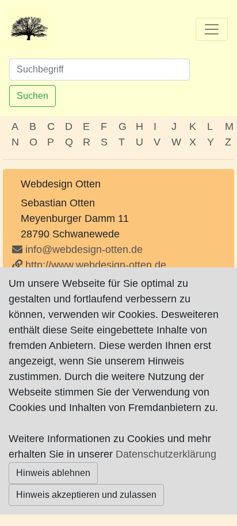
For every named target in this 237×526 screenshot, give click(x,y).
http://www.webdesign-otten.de (94, 265)
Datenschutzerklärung (166, 454)
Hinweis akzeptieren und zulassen (86, 495)
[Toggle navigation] (212, 29)
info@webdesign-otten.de (84, 249)
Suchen (32, 96)
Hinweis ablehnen (53, 473)
